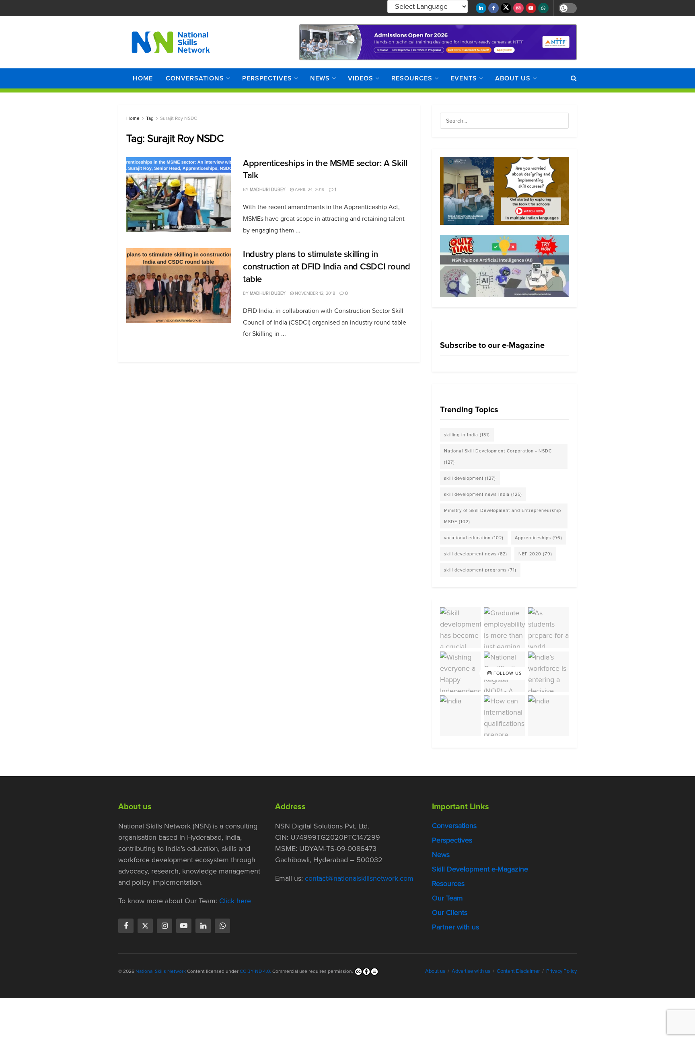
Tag (150, 118)
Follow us (507, 673)
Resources (411, 78)
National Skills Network (161, 971)
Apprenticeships (538, 537)
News (320, 78)
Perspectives (267, 78)
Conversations (195, 78)
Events (463, 78)
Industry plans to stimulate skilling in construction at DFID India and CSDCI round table (326, 266)
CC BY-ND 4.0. (255, 971)
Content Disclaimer (518, 971)
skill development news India (483, 494)
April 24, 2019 (309, 189)
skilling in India (467, 435)
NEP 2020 (535, 554)
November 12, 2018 (314, 293)
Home (143, 78)
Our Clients (449, 912)
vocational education (474, 537)
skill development (470, 478)
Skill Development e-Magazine (480, 869)
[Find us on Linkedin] (203, 926)
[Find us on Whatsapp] (543, 8)
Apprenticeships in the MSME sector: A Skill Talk (325, 169)
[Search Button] (574, 78)
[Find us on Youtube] (531, 8)
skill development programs (480, 570)
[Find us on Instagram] (518, 8)
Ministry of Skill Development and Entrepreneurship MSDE (502, 516)
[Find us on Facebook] (493, 8)
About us (513, 78)
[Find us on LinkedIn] (481, 8)
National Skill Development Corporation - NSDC (498, 456)
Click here (235, 901)
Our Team (447, 898)
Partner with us (455, 927)
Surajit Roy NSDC (178, 118)
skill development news (475, 554)
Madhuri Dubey (268, 189)
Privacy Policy (561, 971)
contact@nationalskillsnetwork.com (359, 878)
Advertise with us (471, 971)
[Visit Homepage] (170, 42)
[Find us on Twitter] (506, 8)
